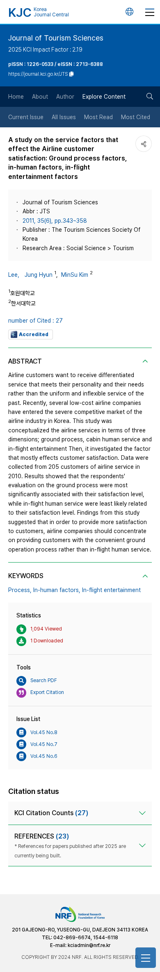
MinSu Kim (74, 274)
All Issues (64, 117)
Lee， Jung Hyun (30, 274)
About (40, 96)
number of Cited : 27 (35, 320)
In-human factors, (56, 590)
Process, (20, 590)
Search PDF (43, 680)
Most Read (98, 117)
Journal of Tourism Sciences (55, 38)
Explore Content (104, 96)
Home (16, 96)
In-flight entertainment (111, 590)
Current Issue (25, 117)
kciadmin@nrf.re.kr (89, 945)
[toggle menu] (149, 12)
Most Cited (135, 117)
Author (65, 96)
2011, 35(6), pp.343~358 (55, 220)
